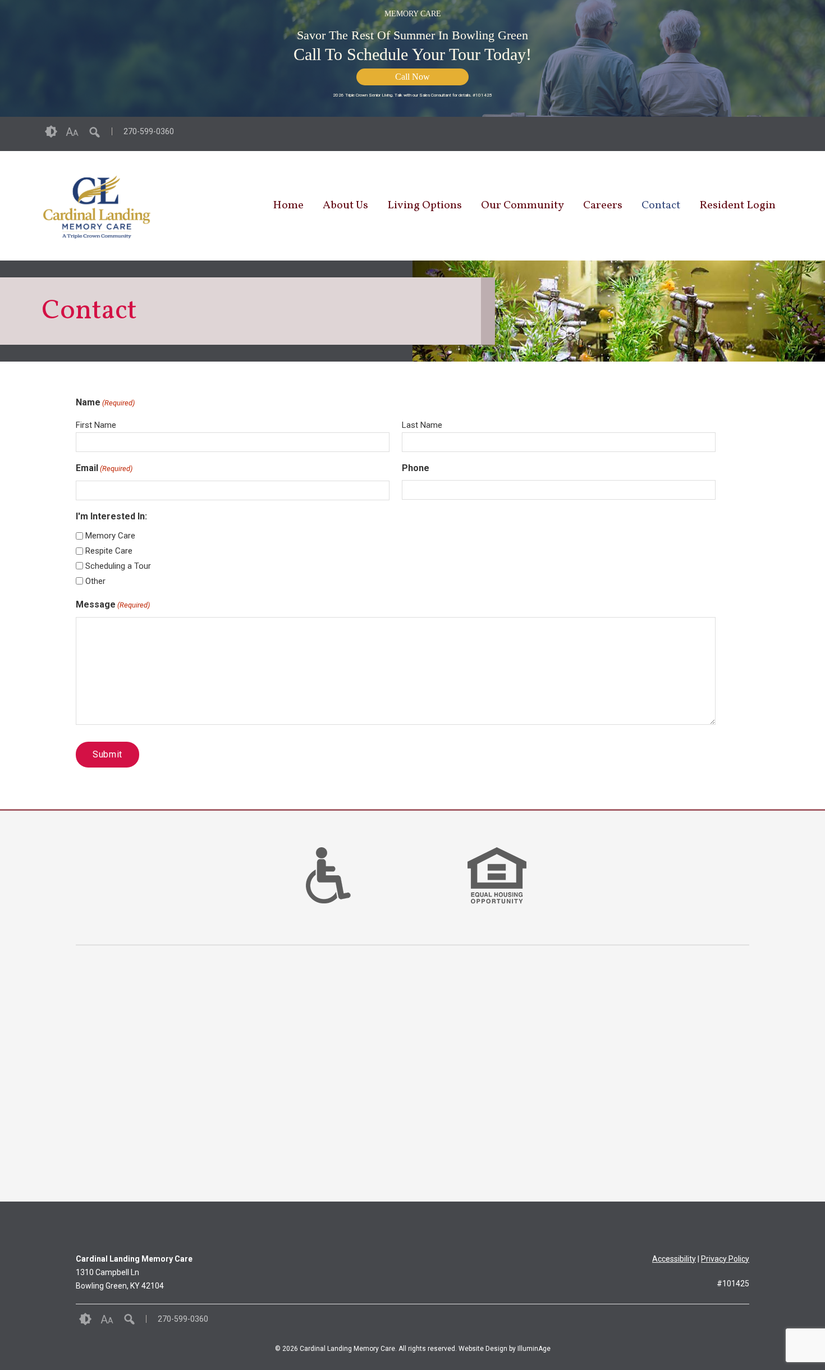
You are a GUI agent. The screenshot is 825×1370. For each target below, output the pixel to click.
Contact (660, 205)
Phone (415, 468)
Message (113, 604)
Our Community (522, 205)
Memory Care (110, 536)
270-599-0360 (148, 131)
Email (104, 468)
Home (288, 205)
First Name (96, 425)
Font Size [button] (72, 132)
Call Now (412, 76)
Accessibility (674, 1258)
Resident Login (737, 205)
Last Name (422, 425)
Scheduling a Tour (118, 566)
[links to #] (328, 889)
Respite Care (108, 551)
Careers (602, 205)
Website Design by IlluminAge (505, 1349)
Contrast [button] (51, 132)
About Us (345, 205)
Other (95, 581)
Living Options (424, 205)
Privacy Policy (725, 1258)
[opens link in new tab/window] (778, 134)
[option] (328, 875)
